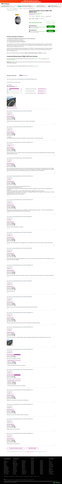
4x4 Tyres (5, 463)
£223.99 (50, 27)
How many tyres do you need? (35, 22)
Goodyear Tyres (15, 470)
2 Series (12, 130)
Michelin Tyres (24, 460)
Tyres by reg (50, 465)
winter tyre (37, 66)
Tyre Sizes (32, 458)
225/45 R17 (32, 463)
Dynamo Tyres (15, 467)
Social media (50, 472)
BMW (11, 113)
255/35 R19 (32, 465)
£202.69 (50, 31)
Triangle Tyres (24, 473)
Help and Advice (51, 458)
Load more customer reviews (15, 448)
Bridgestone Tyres (15, 464)
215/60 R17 (41, 466)
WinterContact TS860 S (37, 58)
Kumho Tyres (14, 473)
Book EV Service (6, 470)
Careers (38, 476)
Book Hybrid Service (6, 471)
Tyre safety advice (51, 473)
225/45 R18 (32, 467)
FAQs (49, 460)
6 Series (12, 422)
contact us (28, 451)
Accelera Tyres (15, 460)
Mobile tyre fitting (51, 471)
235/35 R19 (32, 471)
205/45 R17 (32, 466)
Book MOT (5, 465)
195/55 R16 (32, 470)
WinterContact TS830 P (11, 59)
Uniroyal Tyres (24, 470)
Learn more (37, 27)
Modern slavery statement (26, 476)
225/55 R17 (41, 460)
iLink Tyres (14, 472)
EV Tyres (5, 464)
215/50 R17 (41, 471)
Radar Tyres (23, 464)
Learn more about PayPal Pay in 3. (13, 482)
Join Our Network (6, 473)
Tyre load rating (51, 466)
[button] (56, 4)
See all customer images (12, 107)
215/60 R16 (41, 473)
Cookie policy (17, 476)
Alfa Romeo (12, 145)
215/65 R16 (41, 467)
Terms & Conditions (12, 476)
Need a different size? (39, 13)
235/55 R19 (32, 472)
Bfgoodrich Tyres (15, 463)
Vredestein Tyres (24, 471)
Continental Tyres (15, 465)
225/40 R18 (32, 460)
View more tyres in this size (12, 10)
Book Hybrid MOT (6, 467)
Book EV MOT (6, 466)
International (34, 476)
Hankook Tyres (15, 471)
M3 (11, 251)
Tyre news (50, 467)
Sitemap (31, 476)
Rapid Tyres (23, 465)
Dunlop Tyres (15, 466)
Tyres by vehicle (51, 464)
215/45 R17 (41, 464)
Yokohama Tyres (24, 472)
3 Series (12, 114)
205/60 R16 (41, 470)
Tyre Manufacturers (16, 458)
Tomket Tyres (24, 467)
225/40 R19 (41, 465)
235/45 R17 (41, 472)
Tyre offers (50, 463)
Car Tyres (5, 460)
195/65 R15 (41, 463)
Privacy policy (21, 476)
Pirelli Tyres (23, 463)
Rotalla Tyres (23, 466)
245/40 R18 (32, 473)
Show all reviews (32, 448)
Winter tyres (50, 470)
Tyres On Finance (6, 472)
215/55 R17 (32, 464)
